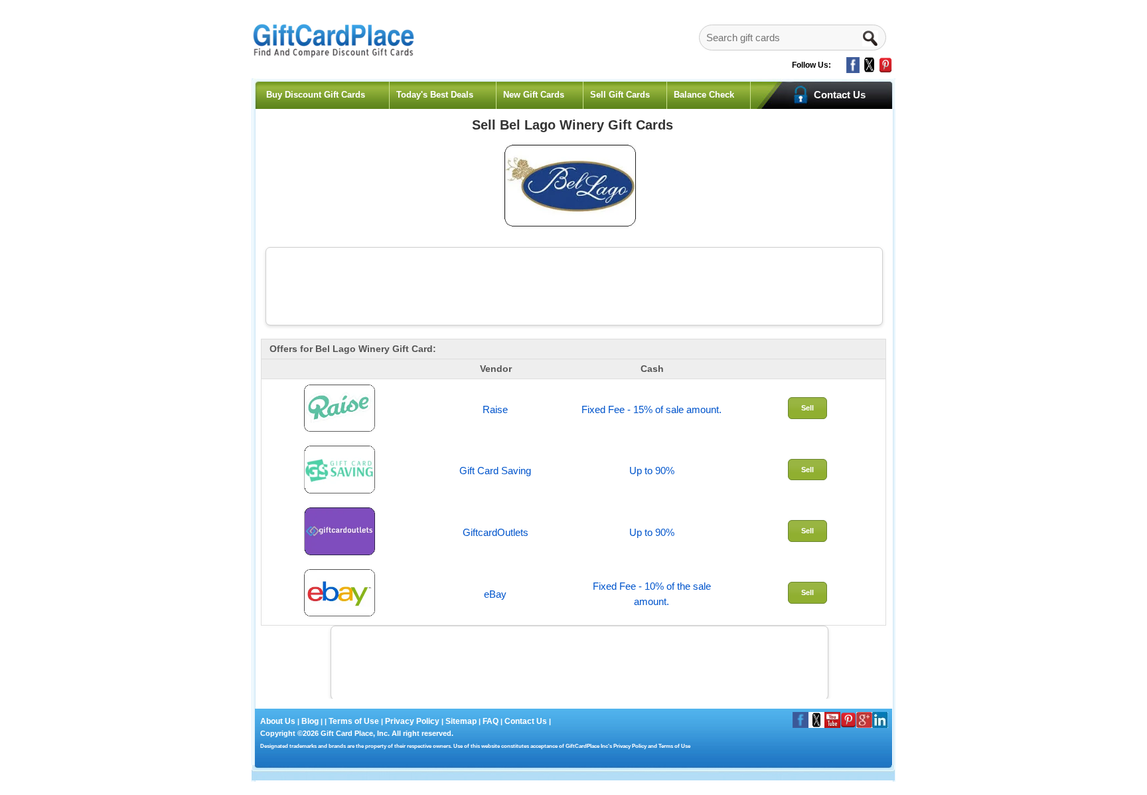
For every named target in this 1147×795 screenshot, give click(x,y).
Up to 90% (651, 470)
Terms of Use (354, 721)
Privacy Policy (411, 721)
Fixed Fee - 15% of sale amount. (651, 409)
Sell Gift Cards (620, 95)
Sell (807, 408)
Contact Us (525, 721)
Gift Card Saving (495, 470)
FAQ (490, 721)
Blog (310, 721)
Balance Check (704, 95)
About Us (278, 721)
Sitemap (461, 721)
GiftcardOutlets (495, 532)
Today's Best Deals (434, 95)
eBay (495, 594)
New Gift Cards (533, 95)
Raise (495, 409)
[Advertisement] (574, 284)
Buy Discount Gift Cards (315, 95)
